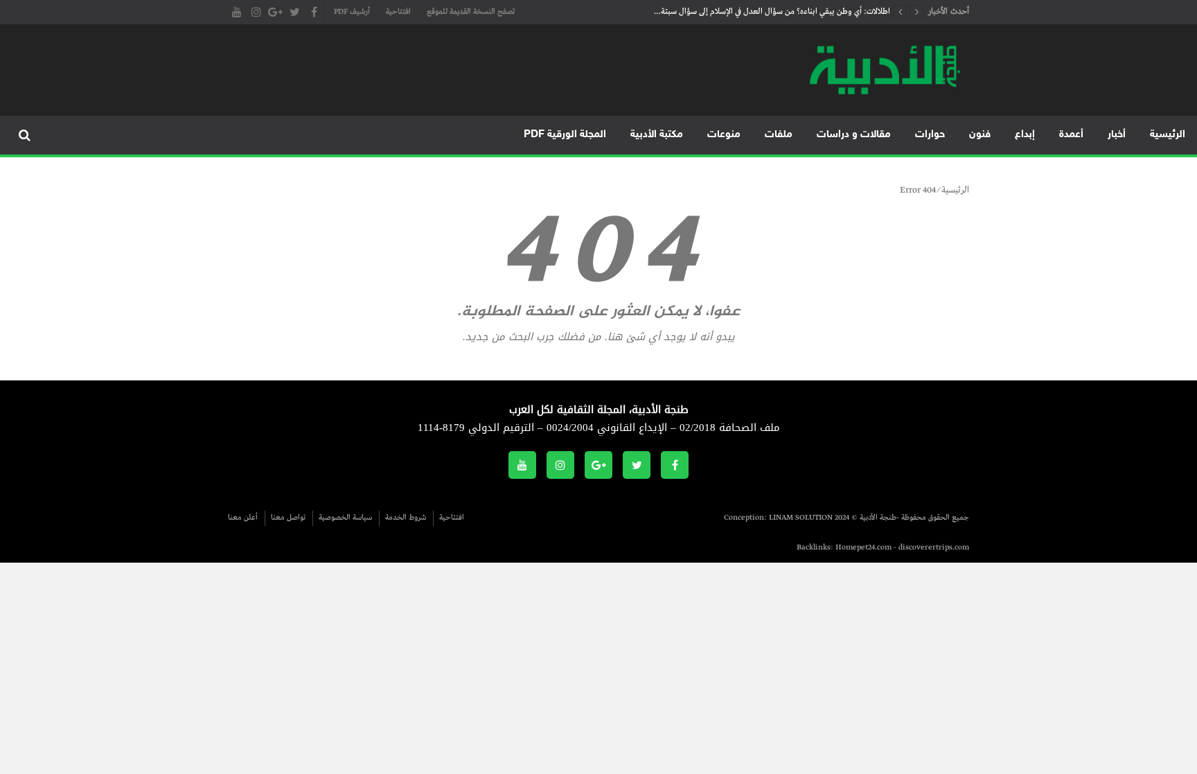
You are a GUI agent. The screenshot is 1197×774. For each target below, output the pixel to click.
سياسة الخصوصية (345, 517)
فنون (980, 135)
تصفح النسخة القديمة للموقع (471, 12)
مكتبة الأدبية (656, 135)
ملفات (778, 135)
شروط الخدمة (405, 517)
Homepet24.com (863, 547)
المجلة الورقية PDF (565, 135)
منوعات (724, 135)
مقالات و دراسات (854, 135)
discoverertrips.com (933, 547)
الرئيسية (1167, 135)
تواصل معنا (288, 517)
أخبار (1117, 135)
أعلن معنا (243, 517)
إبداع (1025, 135)
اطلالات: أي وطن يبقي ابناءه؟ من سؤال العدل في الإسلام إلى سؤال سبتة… (772, 11)
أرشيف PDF (352, 12)
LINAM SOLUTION (801, 517)
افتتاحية (398, 12)
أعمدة (1071, 135)
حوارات (930, 135)
